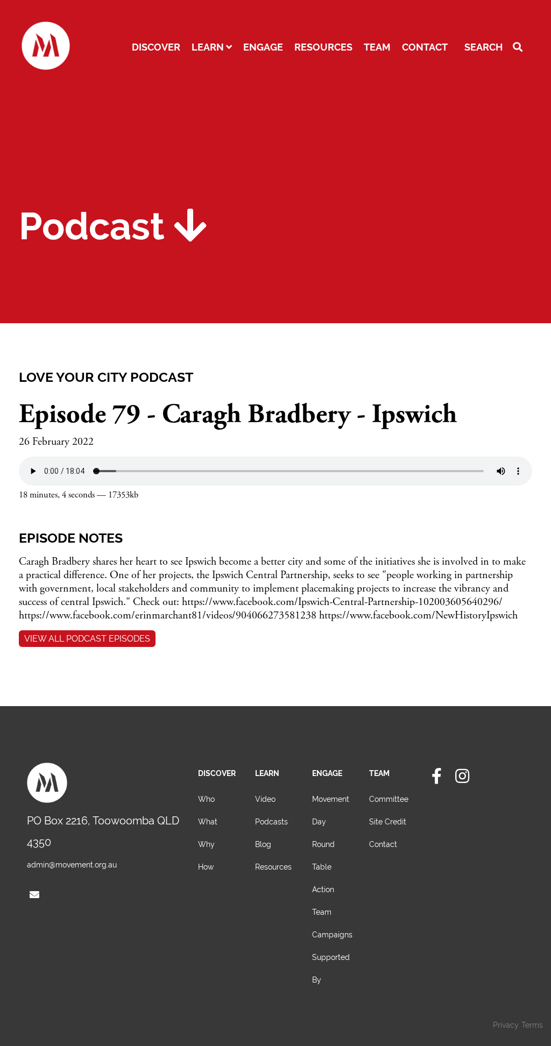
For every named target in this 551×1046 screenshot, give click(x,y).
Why (206, 844)
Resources (323, 47)
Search (484, 47)
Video (265, 799)
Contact (425, 47)
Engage (263, 47)
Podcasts (271, 821)
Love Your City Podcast (106, 377)
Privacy (506, 1025)
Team (377, 47)
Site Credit (387, 821)
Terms (532, 1025)
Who (206, 799)
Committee (388, 799)
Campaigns (332, 934)
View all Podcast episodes (87, 639)
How (206, 867)
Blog (263, 844)
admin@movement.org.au (72, 864)
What (207, 821)
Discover (156, 47)
